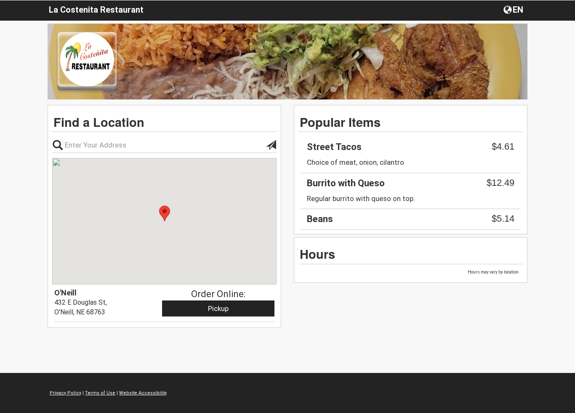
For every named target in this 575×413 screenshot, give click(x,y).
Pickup (218, 308)
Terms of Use (100, 393)
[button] (514, 9)
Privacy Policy (65, 393)
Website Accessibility (143, 393)
